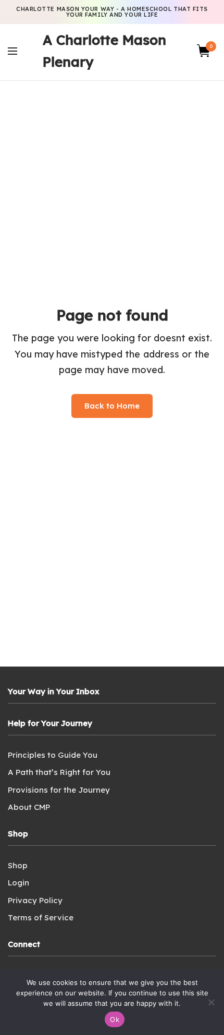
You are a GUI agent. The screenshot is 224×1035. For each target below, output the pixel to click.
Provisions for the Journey (59, 790)
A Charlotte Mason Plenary (104, 50)
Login (18, 883)
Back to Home (112, 406)
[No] (211, 1002)
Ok (114, 1019)
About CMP (29, 807)
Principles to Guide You (52, 755)
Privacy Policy (35, 900)
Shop (18, 865)
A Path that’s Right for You (59, 772)
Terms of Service (40, 917)
